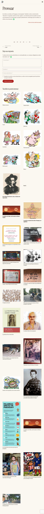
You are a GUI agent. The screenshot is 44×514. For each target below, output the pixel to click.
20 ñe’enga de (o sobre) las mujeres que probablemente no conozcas (32, 284)
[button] (13, 19)
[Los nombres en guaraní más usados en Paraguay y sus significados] (32, 202)
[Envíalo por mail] (14, 42)
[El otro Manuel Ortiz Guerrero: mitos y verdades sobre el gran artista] (11, 173)
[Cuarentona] (11, 131)
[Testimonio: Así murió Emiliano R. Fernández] (32, 339)
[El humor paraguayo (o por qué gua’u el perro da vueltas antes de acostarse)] (11, 345)
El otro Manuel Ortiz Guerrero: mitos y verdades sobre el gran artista (11, 197)
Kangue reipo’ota (26, 105)
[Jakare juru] (32, 109)
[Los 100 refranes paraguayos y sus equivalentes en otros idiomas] (11, 226)
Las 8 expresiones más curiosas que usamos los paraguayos (10, 448)
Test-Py (25, 185)
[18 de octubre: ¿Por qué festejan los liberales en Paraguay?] (32, 250)
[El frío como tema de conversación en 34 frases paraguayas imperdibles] (32, 289)
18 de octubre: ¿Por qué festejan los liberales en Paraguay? (31, 264)
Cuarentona (4, 147)
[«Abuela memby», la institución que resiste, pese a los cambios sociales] (32, 228)
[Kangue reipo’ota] (32, 92)
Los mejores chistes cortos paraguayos (30, 331)
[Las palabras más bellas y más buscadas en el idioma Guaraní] (11, 206)
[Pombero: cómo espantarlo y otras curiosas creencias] (11, 377)
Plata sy (25, 169)
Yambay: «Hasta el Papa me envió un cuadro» (10, 284)
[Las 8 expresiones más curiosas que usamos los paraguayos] (11, 402)
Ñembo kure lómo (26, 147)
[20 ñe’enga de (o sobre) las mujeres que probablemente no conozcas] (32, 269)
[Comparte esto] (17, 42)
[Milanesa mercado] (11, 92)
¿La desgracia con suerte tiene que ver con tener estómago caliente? (10, 505)
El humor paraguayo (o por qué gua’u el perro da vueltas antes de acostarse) (10, 358)
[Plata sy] (32, 152)
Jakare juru (25, 126)
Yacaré (4, 124)
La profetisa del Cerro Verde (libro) (8, 334)
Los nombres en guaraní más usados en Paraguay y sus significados (32, 221)
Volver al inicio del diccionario (34, 22)
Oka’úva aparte (5, 166)
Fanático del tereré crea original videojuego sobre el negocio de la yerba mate (11, 263)
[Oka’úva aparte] (11, 155)
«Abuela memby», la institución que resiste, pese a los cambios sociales (32, 243)
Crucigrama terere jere (6, 302)
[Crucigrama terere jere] (11, 290)
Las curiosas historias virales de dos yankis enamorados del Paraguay (9, 477)
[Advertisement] (22, 33)
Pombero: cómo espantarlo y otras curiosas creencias (11, 390)
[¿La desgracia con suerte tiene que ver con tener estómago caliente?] (11, 494)
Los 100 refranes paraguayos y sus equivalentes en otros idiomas (11, 245)
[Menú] (42, 1)
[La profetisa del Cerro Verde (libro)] (11, 308)
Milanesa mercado (6, 105)
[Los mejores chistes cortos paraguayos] (32, 312)
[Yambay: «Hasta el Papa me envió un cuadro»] (11, 270)
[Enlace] (2, 2)
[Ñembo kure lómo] (32, 130)
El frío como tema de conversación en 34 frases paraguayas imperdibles (31, 303)
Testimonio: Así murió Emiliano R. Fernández (31, 365)
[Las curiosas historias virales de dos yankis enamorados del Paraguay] (11, 454)
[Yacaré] (11, 111)
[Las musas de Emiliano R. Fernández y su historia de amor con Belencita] (32, 483)
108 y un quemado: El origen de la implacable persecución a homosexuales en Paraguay (31, 397)
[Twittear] (20, 42)
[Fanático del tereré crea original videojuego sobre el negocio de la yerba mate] (11, 252)
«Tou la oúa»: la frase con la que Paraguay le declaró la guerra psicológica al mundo (32, 478)
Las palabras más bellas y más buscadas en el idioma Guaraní (11, 217)
